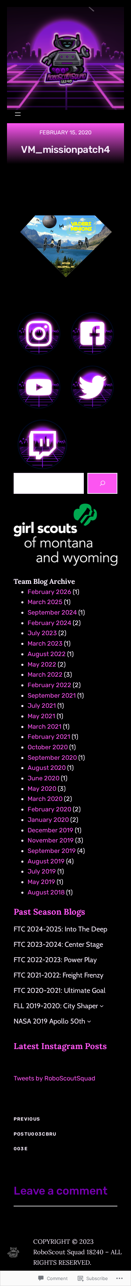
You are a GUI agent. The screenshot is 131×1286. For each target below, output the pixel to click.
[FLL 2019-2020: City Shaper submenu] (102, 1006)
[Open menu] (18, 114)
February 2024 (49, 623)
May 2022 (42, 664)
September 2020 (52, 757)
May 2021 (41, 716)
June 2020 (43, 778)
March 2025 (45, 602)
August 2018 (46, 892)
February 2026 (49, 592)
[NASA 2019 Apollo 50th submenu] (89, 1021)
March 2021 (44, 726)
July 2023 (42, 633)
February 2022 (49, 685)
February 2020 (49, 809)
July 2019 (42, 871)
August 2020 (47, 768)
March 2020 (45, 799)
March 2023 (45, 643)
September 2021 (52, 695)
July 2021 (42, 705)
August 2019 (46, 861)
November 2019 (51, 840)
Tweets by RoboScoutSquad (54, 1078)
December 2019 (50, 830)
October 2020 (48, 747)
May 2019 (41, 882)
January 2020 (48, 820)
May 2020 (42, 789)
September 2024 (52, 612)
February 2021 (49, 737)
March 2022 (45, 674)
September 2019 (52, 851)
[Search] (102, 483)
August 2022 (47, 654)
